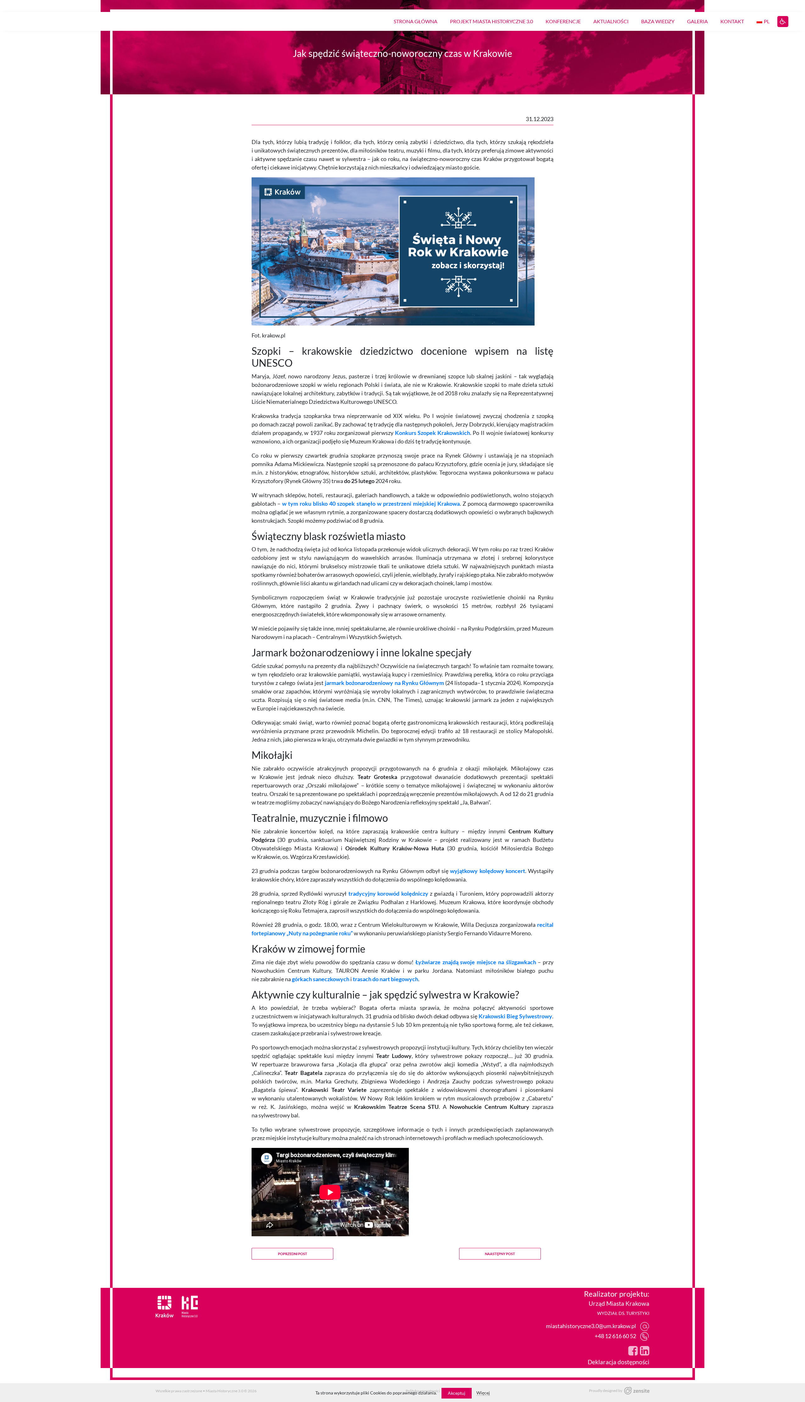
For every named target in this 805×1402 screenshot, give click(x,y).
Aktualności (611, 21)
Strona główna (415, 21)
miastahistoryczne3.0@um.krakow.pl (591, 1325)
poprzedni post (292, 1254)
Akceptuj (456, 1393)
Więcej (483, 1392)
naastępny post (500, 1254)
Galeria (697, 21)
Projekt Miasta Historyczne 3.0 (491, 21)
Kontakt (732, 21)
